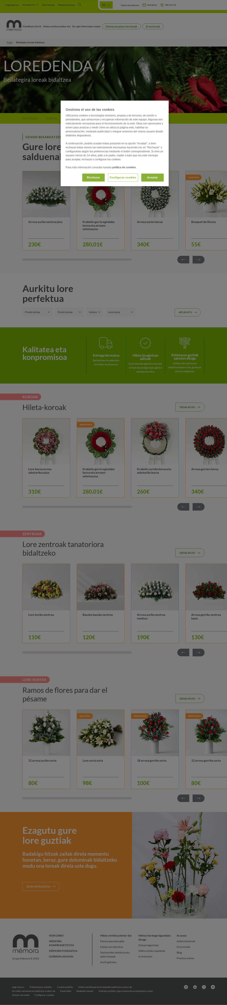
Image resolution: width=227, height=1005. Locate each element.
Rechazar (93, 177)
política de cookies (124, 167)
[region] (115, 143)
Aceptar (152, 177)
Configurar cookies (123, 177)
